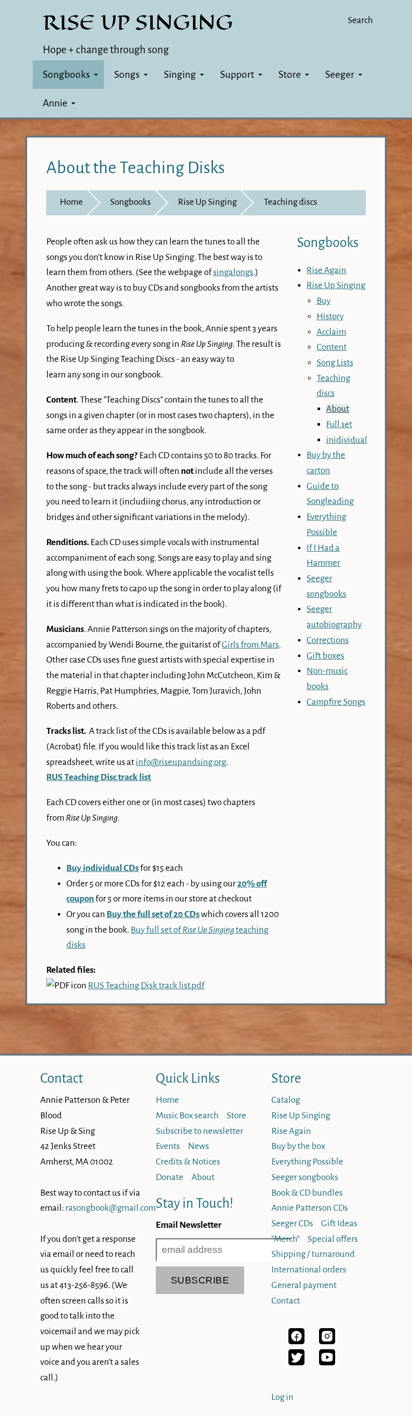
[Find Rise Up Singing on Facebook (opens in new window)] (296, 1341)
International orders (308, 1269)
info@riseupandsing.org (181, 762)
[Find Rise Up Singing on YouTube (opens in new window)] (327, 1362)
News (198, 1146)
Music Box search (187, 1115)
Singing (180, 74)
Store (289, 74)
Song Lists (335, 362)
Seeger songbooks (304, 1177)
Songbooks (66, 74)
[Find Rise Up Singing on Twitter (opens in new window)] (296, 1362)
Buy (324, 301)
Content (332, 347)
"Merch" (285, 1239)
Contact (61, 1078)
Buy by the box (298, 1146)
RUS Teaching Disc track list (98, 777)
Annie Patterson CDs (309, 1208)
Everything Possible (307, 1162)
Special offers (332, 1239)
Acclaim (331, 332)
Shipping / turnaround (313, 1254)
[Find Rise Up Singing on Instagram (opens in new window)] (327, 1341)
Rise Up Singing (207, 202)
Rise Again (326, 270)
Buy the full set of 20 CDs (153, 914)
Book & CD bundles (307, 1193)
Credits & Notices (188, 1162)
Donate (169, 1177)
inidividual (346, 440)
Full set (339, 424)
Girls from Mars (250, 645)
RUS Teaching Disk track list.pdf (146, 985)
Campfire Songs (335, 702)
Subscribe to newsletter (199, 1131)
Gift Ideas (339, 1223)
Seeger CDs (292, 1223)
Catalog (285, 1100)
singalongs (233, 272)
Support (237, 74)
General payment (304, 1285)
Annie (55, 103)
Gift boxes (325, 656)
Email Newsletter (189, 1225)
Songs (127, 74)
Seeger (339, 74)
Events (168, 1146)
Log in (282, 1397)
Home (71, 202)
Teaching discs (290, 202)
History (330, 316)
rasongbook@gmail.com (110, 1208)
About (337, 409)
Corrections (327, 640)
